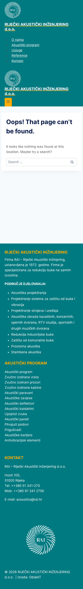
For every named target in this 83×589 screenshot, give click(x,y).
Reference (19, 56)
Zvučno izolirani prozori (22, 382)
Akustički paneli (17, 419)
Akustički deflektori (19, 403)
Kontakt (17, 61)
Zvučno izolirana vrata (22, 377)
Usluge (17, 50)
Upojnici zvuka (16, 414)
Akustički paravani (19, 393)
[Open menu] (8, 102)
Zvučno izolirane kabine (23, 388)
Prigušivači (13, 430)
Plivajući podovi (17, 424)
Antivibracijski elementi (22, 440)
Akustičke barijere (18, 435)
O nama (18, 40)
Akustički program (25, 45)
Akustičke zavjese (18, 398)
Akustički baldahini (19, 409)
